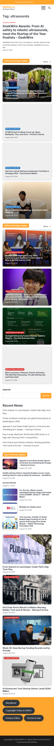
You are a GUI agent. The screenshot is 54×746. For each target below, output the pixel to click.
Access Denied (9, 483)
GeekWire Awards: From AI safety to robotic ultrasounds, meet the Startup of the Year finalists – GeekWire (25, 31)
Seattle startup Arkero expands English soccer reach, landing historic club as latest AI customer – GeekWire (27, 474)
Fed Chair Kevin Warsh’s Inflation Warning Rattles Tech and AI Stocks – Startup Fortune (25, 608)
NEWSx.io (9, 6)
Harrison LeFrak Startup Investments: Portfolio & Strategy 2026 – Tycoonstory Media (27, 172)
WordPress (32, 742)
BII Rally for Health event (30, 507)
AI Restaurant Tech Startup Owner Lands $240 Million (27, 689)
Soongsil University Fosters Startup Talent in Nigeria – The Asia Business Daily (25, 337)
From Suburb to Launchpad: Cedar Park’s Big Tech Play (25, 568)
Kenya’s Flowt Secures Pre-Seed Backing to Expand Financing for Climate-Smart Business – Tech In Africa (26, 93)
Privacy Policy (13, 718)
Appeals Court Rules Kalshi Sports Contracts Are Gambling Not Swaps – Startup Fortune (35, 462)
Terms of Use (34, 718)
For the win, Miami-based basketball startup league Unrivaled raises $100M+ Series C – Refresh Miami (35, 493)
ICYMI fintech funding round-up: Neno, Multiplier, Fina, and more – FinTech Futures (24, 133)
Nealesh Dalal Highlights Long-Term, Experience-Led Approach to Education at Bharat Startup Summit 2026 (24, 257)
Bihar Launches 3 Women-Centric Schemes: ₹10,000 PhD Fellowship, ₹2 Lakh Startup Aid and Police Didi (25, 374)
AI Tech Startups (9, 22)
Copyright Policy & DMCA (19, 710)
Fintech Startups (13, 88)
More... (46, 62)
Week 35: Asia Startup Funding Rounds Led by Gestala (26, 649)
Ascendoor (45, 739)
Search (6, 389)
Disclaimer (11, 702)
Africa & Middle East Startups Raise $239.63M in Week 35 (26, 211)
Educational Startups (15, 252)
